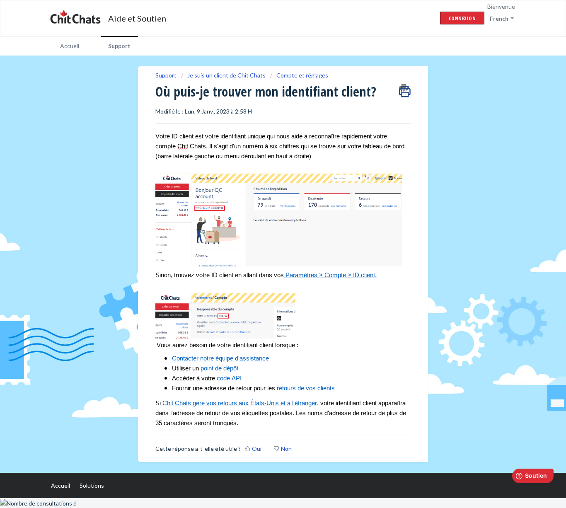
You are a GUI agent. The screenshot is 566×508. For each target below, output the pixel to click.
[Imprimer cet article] (405, 88)
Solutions (92, 485)
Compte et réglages (302, 75)
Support (119, 45)
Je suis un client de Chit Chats (226, 75)
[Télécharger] (267, 146)
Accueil (69, 45)
